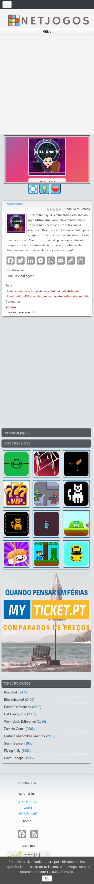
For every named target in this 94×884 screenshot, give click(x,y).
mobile (84, 296)
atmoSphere (28, 802)
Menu (47, 31)
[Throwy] (76, 524)
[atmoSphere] (16, 463)
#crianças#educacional (22, 291)
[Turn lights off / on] (44, 189)
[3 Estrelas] (53, 209)
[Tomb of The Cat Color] (76, 493)
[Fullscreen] (33, 189)
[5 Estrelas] (59, 209)
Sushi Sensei (13, 743)
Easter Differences (17, 707)
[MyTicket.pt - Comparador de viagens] (46, 621)
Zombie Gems (14, 729)
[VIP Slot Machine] (16, 493)
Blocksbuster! (14, 700)
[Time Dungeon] (46, 524)
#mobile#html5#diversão (24, 296)
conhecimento (52, 296)
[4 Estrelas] (56, 209)
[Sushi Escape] (16, 554)
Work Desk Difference (20, 721)
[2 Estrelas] (50, 209)
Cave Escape (14, 758)
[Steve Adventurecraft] (46, 554)
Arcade (11, 307)
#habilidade (71, 291)
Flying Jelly (12, 751)
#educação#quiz (50, 291)
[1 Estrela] (47, 209)
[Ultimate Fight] (46, 493)
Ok (47, 878)
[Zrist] (46, 463)
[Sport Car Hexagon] (76, 554)
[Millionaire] (17, 223)
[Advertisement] (47, 85)
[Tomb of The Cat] (16, 524)
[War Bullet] (76, 463)
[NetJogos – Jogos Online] (48, 20)
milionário (70, 296)
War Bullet (28, 813)
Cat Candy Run (15, 714)
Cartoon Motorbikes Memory (24, 736)
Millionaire (15, 203)
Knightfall (11, 692)
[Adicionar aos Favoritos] (56, 188)
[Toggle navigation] (7, 4)
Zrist (28, 807)
